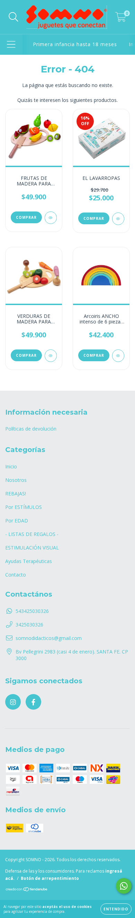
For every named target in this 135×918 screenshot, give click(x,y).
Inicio (11, 466)
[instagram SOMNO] (13, 702)
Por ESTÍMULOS (23, 507)
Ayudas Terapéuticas (28, 561)
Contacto (15, 574)
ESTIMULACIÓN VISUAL (32, 547)
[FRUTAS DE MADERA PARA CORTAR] (51, 217)
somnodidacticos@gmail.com (49, 638)
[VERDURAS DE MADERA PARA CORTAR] (51, 355)
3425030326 (29, 624)
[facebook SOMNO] (33, 702)
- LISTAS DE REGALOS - (31, 534)
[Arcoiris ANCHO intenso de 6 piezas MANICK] (118, 355)
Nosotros (16, 480)
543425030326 (32, 611)
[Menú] (11, 44)
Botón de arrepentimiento (50, 878)
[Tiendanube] (26, 890)
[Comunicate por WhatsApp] (124, 886)
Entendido (116, 909)
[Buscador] (13, 17)
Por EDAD (16, 520)
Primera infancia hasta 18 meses (75, 44)
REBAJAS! (15, 493)
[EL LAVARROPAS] (118, 219)
